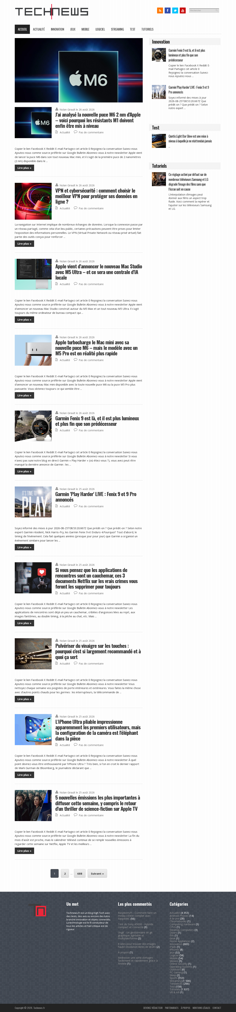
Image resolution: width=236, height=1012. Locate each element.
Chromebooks (178, 921)
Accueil (22, 29)
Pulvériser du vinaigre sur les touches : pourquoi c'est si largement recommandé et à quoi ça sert (98, 651)
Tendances (176, 983)
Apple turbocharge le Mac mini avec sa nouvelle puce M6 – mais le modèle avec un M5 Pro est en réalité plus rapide (96, 347)
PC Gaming (176, 972)
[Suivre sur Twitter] (175, 10)
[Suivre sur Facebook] (167, 10)
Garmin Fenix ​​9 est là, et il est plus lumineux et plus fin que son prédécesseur (97, 420)
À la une (174, 918)
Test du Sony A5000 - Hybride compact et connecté (135, 925)
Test (132, 29)
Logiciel (100, 29)
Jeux (72, 29)
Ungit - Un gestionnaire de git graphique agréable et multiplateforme (135, 935)
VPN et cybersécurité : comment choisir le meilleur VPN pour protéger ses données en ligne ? (96, 196)
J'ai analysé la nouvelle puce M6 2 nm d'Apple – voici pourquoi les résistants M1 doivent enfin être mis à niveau (97, 120)
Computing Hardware (182, 924)
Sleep (173, 975)
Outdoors (175, 969)
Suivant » (97, 873)
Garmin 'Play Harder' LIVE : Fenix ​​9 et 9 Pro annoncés (95, 496)
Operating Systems (181, 966)
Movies (174, 961)
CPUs (173, 927)
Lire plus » (24, 168)
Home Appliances (180, 941)
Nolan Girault (67, 109)
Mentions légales (201, 1008)
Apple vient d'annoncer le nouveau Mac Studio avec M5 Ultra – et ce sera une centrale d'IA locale (98, 271)
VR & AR (174, 992)
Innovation (57, 29)
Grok (172, 938)
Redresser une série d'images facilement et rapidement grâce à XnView (138, 960)
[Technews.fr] (51, 18)
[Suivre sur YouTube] (182, 10)
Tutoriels (147, 29)
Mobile (85, 29)
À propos (123, 952)
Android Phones (179, 915)
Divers (173, 932)
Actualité (39, 29)
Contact (217, 1008)
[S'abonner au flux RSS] (160, 10)
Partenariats (171, 1008)
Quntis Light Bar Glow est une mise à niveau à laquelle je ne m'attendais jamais (190, 138)
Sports (173, 978)
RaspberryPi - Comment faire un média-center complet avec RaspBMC (137, 915)
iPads (173, 947)
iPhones (174, 949)
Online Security (178, 963)
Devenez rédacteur (153, 1008)
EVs (172, 935)
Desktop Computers (182, 930)
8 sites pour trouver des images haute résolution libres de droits (137, 945)
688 (79, 873)
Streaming (117, 29)
